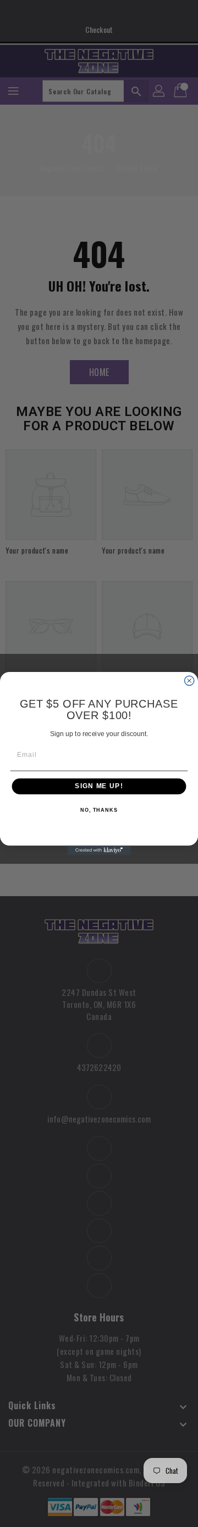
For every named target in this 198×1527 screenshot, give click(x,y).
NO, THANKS (99, 810)
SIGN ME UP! (99, 786)
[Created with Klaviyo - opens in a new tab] (98, 850)
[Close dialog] (189, 680)
